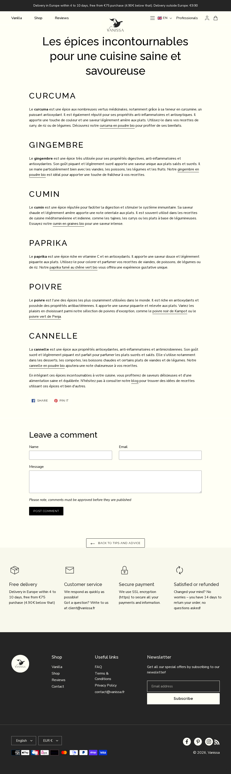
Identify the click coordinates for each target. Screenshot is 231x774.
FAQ (98, 666)
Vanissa (214, 752)
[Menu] (152, 18)
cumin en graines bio (68, 223)
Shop (56, 673)
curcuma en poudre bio (117, 125)
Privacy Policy (106, 685)
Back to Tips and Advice (119, 543)
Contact (58, 686)
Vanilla (57, 666)
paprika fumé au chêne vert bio (73, 267)
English (21, 740)
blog (135, 380)
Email (123, 446)
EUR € (48, 740)
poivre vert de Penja (45, 316)
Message (36, 466)
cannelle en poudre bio (47, 365)
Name (34, 446)
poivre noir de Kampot (169, 311)
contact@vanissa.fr (110, 691)
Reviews (58, 680)
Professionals (187, 18)
